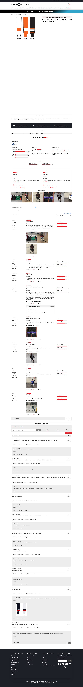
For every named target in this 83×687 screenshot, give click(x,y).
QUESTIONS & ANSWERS (41, 423)
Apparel (40, 8)
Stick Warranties (14, 660)
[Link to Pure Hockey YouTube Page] (70, 665)
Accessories (31, 8)
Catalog (28, 662)
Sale (58, 8)
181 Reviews (22, 427)
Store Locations (14, 669)
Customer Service (14, 655)
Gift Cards (28, 657)
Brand (61, 8)
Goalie (49, 8)
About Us (43, 655)
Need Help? (28, 681)
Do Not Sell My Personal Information (48, 665)
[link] (14, 427)
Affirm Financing (45, 660)
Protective (24, 8)
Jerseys (45, 8)
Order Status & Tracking (15, 659)
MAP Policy (13, 672)
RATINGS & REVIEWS (41, 137)
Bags (36, 8)
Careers (43, 657)
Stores (53, 1)
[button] (68, 439)
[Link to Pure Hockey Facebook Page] (59, 665)
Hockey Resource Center (31, 655)
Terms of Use (44, 664)
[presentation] (21, 609)
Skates (19, 8)
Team (65, 8)
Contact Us (62, 1)
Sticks (15, 8)
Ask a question (68, 433)
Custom (69, 8)
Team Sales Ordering (15, 657)
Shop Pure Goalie (30, 664)
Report (26, 454)
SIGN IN (57, 1)
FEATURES (41, 131)
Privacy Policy (44, 662)
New (12, 8)
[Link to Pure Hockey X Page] (66, 665)
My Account (13, 664)
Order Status (69, 1)
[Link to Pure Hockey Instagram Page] (64, 667)
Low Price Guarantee (15, 671)
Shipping (12, 665)
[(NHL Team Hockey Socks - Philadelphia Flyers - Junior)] (26, 28)
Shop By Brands (29, 660)
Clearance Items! (24, 1)
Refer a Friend (13, 667)
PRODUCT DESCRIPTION (41, 116)
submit (69, 660)
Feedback (13, 674)
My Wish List (29, 659)
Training (53, 8)
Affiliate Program (45, 659)
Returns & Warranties (15, 662)
